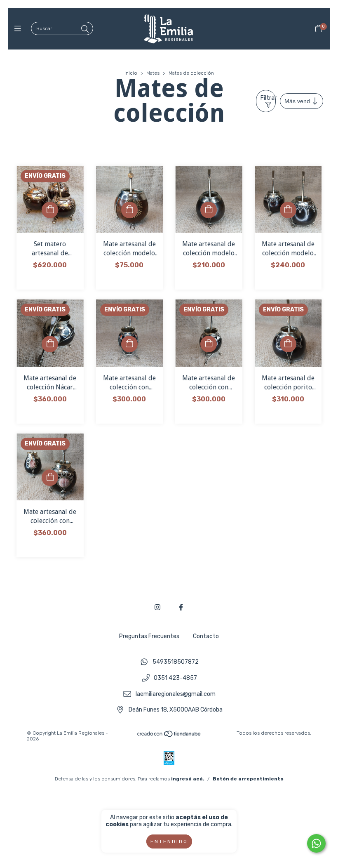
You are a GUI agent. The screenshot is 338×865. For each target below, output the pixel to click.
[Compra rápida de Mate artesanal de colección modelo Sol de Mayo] (129, 210)
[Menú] (19, 29)
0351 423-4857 (175, 678)
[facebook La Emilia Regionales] (181, 607)
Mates (153, 73)
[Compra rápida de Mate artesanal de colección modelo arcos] (288, 210)
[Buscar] (85, 29)
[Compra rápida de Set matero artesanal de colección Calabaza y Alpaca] (50, 210)
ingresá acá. (187, 779)
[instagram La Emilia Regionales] (157, 607)
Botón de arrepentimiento (248, 779)
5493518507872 (176, 662)
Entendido (169, 841)
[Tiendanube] (169, 736)
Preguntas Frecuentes (149, 636)
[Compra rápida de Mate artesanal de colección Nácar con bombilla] (50, 344)
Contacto (206, 636)
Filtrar (268, 97)
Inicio (130, 73)
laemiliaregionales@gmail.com (176, 694)
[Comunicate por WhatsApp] (316, 843)
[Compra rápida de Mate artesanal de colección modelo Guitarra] (208, 210)
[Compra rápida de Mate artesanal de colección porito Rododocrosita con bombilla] (288, 344)
